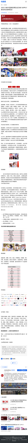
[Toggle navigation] (26, 1)
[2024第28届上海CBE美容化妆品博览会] (14, 418)
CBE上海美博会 (6, 358)
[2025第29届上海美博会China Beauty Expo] (5, 409)
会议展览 (16, 12)
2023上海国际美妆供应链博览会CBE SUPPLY (12, 424)
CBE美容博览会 (4, 12)
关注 (20, 370)
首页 (2, 4)
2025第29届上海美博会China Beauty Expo (17, 408)
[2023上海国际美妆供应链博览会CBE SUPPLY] (14, 428)
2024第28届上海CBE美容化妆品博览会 (10, 415)
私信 (25, 370)
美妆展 (13, 358)
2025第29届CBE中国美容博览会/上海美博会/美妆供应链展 (18, 401)
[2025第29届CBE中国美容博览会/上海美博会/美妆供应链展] (5, 402)
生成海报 (5, 367)
